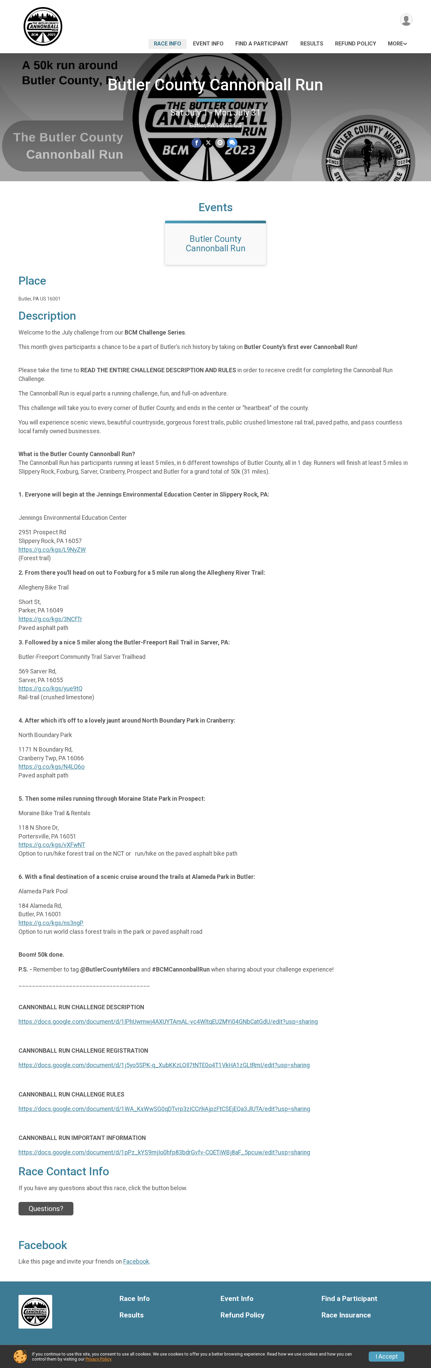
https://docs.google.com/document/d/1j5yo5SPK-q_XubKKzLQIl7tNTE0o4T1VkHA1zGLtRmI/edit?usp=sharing (164, 1065)
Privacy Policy (98, 1359)
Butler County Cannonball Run (215, 84)
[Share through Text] (232, 143)
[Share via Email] (220, 143)
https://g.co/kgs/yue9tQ (50, 688)
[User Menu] (406, 19)
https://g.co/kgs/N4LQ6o (52, 766)
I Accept (386, 1356)
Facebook (136, 1261)
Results (311, 43)
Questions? (46, 1209)
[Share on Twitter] (208, 143)
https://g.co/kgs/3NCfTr (50, 619)
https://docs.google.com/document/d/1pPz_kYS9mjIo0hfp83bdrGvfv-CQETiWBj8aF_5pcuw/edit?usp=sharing (164, 1152)
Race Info (167, 43)
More (395, 43)
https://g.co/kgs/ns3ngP (51, 923)
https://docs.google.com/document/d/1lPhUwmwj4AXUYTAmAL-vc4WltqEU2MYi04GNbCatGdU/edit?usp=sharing (168, 1021)
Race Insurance (346, 1315)
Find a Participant (262, 43)
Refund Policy (355, 43)
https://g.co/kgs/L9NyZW (52, 549)
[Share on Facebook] (196, 143)
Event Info (208, 43)
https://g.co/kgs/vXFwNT (52, 844)
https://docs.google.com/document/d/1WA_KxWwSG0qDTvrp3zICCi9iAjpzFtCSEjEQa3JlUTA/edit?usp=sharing (164, 1109)
